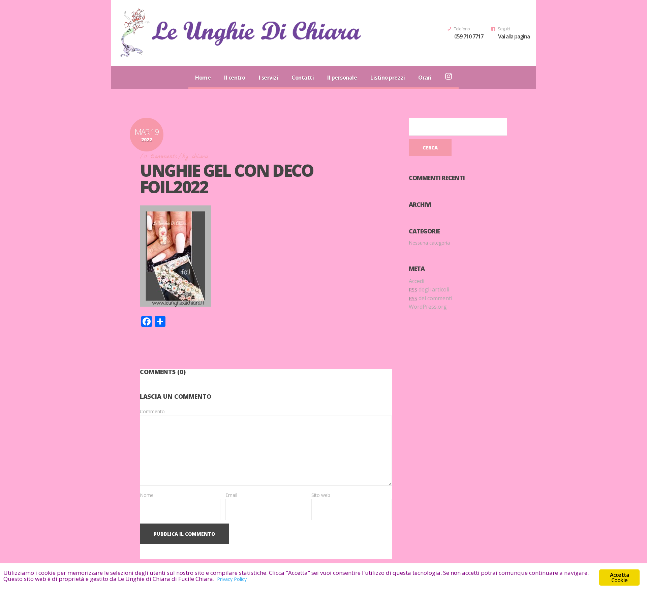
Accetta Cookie (619, 577)
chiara (200, 156)
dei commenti (430, 298)
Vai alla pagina (514, 36)
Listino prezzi (387, 77)
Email (231, 495)
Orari (425, 77)
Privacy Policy (232, 579)
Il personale (342, 77)
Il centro (234, 77)
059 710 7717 (468, 36)
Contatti (302, 77)
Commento (152, 411)
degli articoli (429, 289)
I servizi (268, 77)
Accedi (416, 281)
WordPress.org (428, 306)
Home (203, 77)
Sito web (320, 495)
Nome (147, 495)
